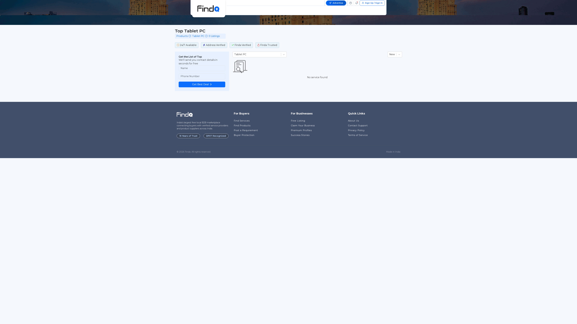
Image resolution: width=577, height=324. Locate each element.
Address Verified (215, 45)
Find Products (242, 125)
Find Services (242, 120)
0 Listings (214, 36)
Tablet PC (198, 36)
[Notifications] (356, 3)
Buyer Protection (244, 135)
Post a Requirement (246, 130)
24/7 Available (188, 45)
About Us (353, 120)
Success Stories (300, 135)
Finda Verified (242, 45)
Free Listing (298, 120)
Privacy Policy (356, 130)
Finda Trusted (268, 45)
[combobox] (234, 54)
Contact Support (358, 125)
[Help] (350, 3)
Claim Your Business (303, 125)
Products (182, 36)
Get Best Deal (200, 84)
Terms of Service (358, 135)
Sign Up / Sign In (374, 3)
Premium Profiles (301, 130)
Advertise (338, 3)
